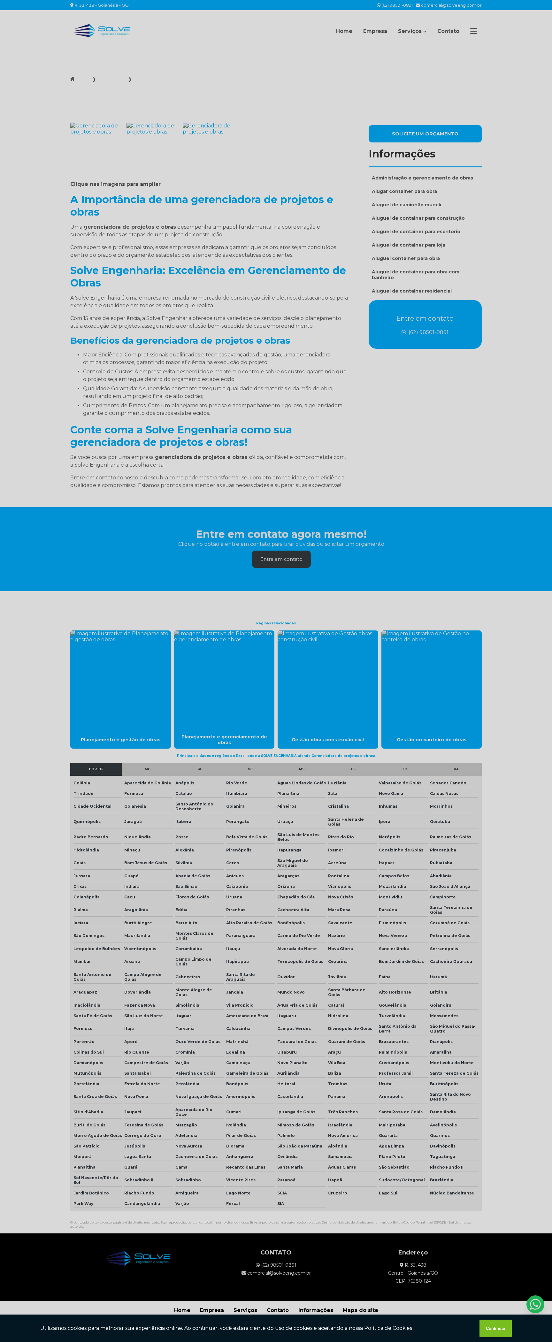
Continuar (495, 1328)
